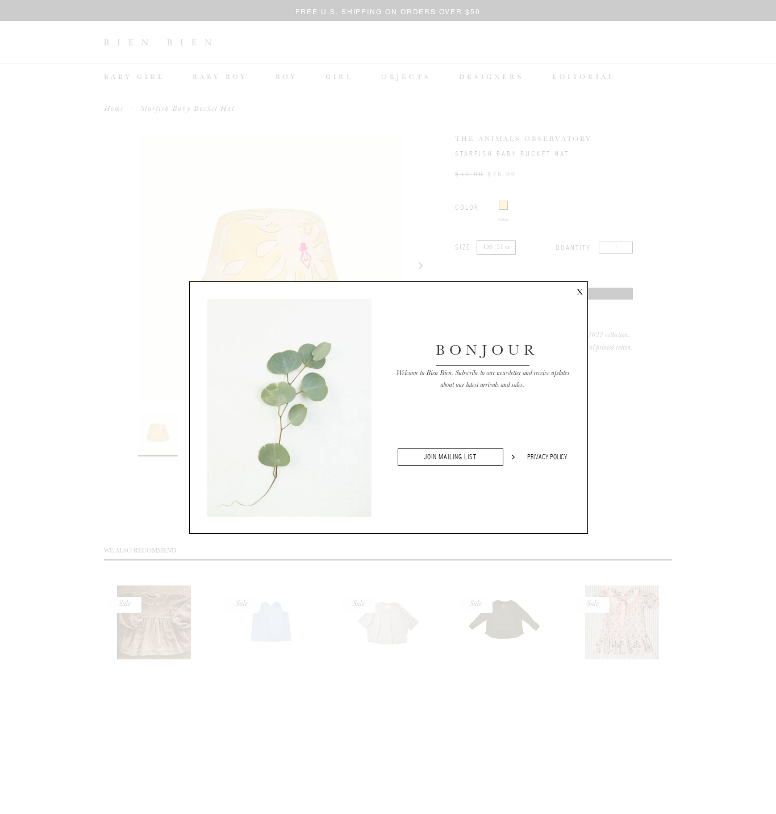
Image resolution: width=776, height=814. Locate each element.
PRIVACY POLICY (547, 457)
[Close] (579, 290)
